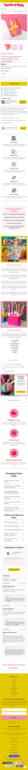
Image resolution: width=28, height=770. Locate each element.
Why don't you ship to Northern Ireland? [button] (10, 534)
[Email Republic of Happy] (18, 722)
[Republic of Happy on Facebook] (10, 722)
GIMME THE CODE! (21, 391)
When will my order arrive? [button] (12, 526)
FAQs (14, 696)
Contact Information (14, 752)
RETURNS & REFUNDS (14, 692)
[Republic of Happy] (14, 5)
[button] (14, 360)
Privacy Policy (14, 744)
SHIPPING (14, 690)
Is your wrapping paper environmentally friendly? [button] (12, 491)
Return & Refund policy (14, 741)
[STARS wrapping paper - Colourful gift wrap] (14, 27)
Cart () (13, 1)
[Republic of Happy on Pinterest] (13, 722)
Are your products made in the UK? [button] (12, 481)
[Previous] (10, 41)
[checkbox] (13, 580)
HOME (14, 678)
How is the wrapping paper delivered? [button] (12, 497)
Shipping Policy (14, 739)
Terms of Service (14, 747)
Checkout (19, 1)
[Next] (17, 41)
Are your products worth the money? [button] (12, 502)
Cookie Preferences (14, 749)
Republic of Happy (11, 759)
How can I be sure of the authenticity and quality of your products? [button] (12, 508)
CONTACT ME (14, 694)
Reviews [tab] (6, 576)
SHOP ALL (14, 680)
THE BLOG (14, 686)
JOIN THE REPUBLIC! (14, 688)
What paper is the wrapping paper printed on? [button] (12, 486)
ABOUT (14, 682)
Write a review (14, 569)
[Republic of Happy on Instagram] (15, 722)
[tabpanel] (14, 617)
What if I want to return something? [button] (11, 539)
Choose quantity (5, 70)
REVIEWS (14, 684)
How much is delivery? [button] (10, 522)
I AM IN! (23, 128)
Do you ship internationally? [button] (12, 529)
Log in (8, 1)
